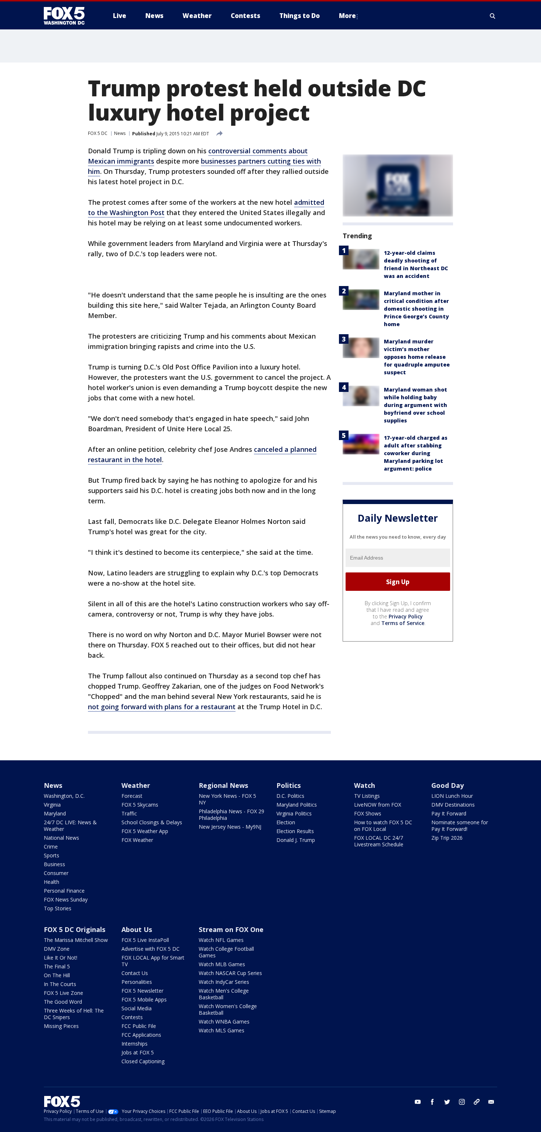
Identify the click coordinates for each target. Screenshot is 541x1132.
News (119, 133)
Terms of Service (402, 622)
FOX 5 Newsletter (142, 990)
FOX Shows (367, 813)
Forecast (131, 795)
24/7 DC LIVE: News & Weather (70, 825)
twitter (447, 1102)
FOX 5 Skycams (139, 804)
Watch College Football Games (226, 952)
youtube (418, 1102)
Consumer (56, 872)
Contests (132, 1017)
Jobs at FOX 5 (137, 1052)
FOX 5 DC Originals (74, 929)
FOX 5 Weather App (144, 831)
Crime (51, 846)
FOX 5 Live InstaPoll (145, 939)
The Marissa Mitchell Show (76, 939)
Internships (134, 1043)
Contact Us (134, 972)
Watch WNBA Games (224, 1021)
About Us (136, 929)
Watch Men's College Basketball (224, 994)
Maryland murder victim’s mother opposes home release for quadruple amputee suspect (417, 357)
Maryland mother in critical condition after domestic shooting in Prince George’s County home (416, 309)
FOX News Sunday (66, 899)
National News (61, 837)
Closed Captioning (143, 1061)
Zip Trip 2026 (447, 837)
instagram (462, 1102)
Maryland (55, 813)
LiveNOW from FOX (377, 804)
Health (51, 881)
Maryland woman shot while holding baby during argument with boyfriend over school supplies (415, 405)
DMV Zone (57, 948)
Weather (135, 785)
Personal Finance (64, 890)
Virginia (52, 804)
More (347, 15)
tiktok (476, 1102)
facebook (432, 1102)
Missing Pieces (61, 1025)
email (491, 1102)
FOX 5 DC (97, 133)
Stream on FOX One (231, 929)
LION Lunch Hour (452, 795)
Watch (364, 785)
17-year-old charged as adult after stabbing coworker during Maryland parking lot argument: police (416, 453)
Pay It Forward (448, 813)
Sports (51, 855)
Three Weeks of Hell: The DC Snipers (74, 1014)
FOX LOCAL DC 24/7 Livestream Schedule (378, 841)
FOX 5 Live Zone (63, 992)
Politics (288, 785)
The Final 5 (57, 966)
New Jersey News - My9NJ (230, 826)
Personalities (136, 981)
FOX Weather (137, 839)
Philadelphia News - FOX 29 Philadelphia (231, 814)
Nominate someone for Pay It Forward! (459, 825)
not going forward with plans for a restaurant (162, 706)
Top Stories (57, 908)
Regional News (223, 785)
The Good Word (63, 1001)
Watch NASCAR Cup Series (230, 972)
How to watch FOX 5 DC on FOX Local (383, 825)
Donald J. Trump (295, 839)
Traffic (129, 813)
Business (54, 864)
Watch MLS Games (221, 1030)
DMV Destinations (453, 804)
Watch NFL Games (221, 939)
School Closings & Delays (151, 822)
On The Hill (57, 975)
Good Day (447, 785)
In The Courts (60, 984)
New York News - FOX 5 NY (227, 799)
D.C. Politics (290, 795)
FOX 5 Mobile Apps (144, 999)
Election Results (295, 831)
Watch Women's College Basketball (228, 1009)
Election (285, 822)
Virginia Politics (294, 813)
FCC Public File (138, 1025)
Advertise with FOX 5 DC (150, 948)
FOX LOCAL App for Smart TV (152, 961)
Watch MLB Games (222, 964)
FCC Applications (141, 1034)
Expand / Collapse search (492, 15)
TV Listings (367, 795)
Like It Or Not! (60, 957)
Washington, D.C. (64, 795)
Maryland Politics (296, 804)
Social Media (136, 1008)
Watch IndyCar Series (224, 981)
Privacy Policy (406, 616)
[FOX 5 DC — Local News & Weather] (68, 16)
